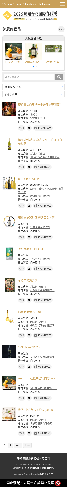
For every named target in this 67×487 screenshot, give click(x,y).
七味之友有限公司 (40, 259)
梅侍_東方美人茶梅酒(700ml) (36, 410)
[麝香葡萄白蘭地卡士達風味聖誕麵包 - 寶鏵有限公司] (9, 109)
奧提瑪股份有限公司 (41, 423)
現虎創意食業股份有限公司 (45, 157)
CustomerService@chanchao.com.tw (36, 468)
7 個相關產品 (44, 433)
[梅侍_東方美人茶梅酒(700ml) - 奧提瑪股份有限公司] (9, 414)
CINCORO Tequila (28, 179)
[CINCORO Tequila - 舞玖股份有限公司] (9, 183)
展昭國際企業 (46, 474)
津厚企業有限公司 (40, 227)
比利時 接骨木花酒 (29, 312)
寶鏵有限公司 (37, 118)
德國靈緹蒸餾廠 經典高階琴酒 (36, 217)
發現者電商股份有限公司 (43, 388)
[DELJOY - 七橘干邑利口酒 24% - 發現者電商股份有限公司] (9, 383)
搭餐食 (34, 114)
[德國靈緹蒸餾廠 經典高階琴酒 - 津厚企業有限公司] (9, 222)
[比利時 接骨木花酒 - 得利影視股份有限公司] (9, 316)
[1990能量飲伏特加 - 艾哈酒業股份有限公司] (9, 351)
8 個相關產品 (44, 398)
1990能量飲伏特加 (29, 347)
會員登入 (7, 4)
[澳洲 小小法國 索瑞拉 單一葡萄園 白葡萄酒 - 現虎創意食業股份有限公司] (9, 144)
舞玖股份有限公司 (40, 196)
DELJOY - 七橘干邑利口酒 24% (37, 378)
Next (18, 445)
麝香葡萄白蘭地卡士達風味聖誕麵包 (40, 104)
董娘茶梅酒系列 (27, 280)
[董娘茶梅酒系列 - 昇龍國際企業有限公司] (9, 285)
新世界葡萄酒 (37, 153)
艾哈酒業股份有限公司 (42, 357)
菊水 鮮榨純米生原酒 (31, 249)
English (18, 4)
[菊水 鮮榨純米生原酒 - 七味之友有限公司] (9, 253)
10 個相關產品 (44, 128)
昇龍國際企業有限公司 (42, 290)
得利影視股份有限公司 (42, 325)
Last (27, 445)
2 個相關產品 (44, 167)
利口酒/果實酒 (38, 286)
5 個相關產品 (44, 366)
